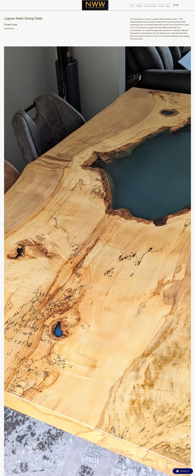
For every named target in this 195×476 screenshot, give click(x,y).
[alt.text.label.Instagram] (177, 5)
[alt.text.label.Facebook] (174, 5)
